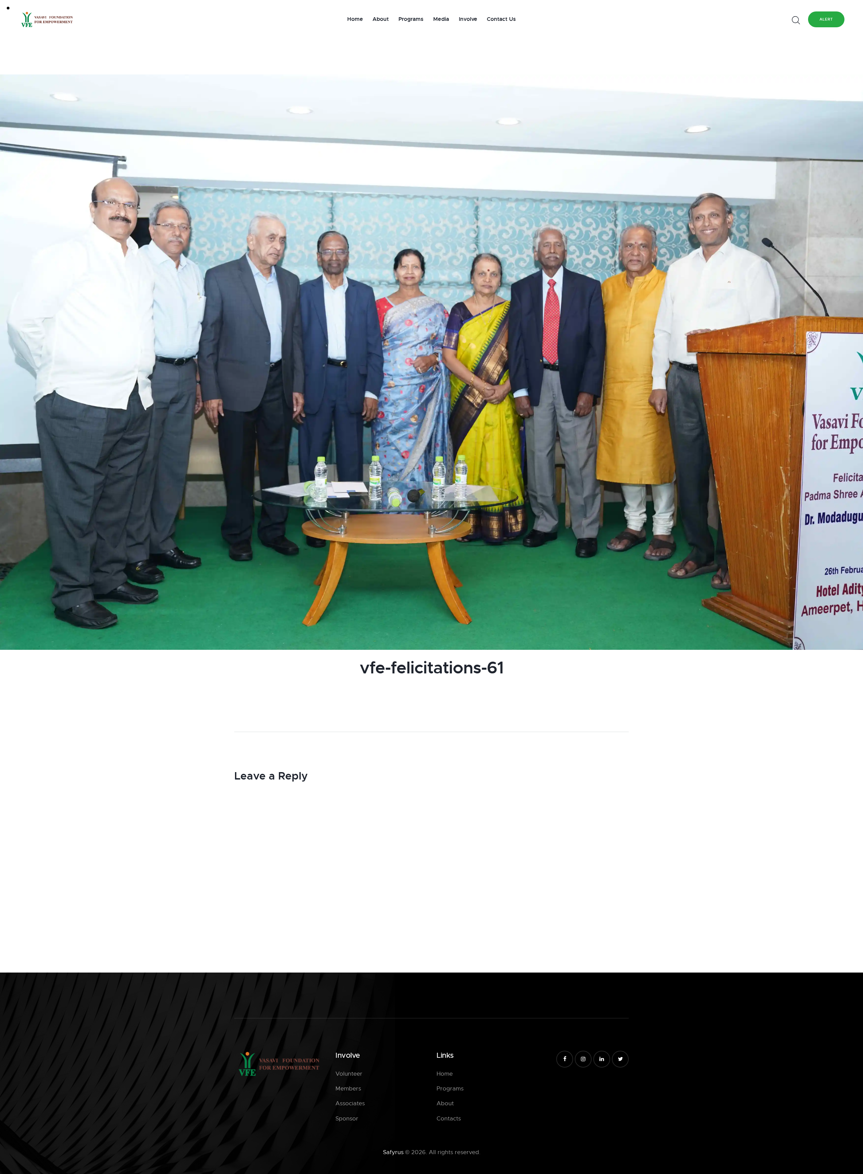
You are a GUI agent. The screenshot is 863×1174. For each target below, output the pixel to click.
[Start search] (795, 20)
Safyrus (393, 1152)
